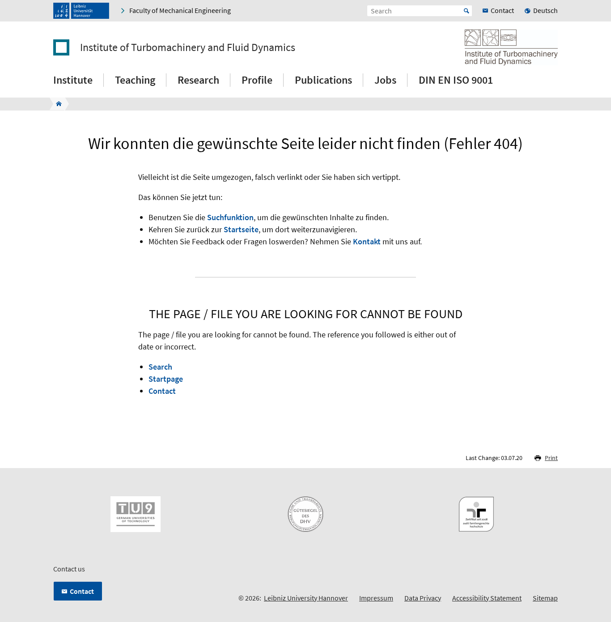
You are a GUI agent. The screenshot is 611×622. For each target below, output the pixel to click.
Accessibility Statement (487, 597)
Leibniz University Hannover (306, 597)
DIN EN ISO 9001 (456, 80)
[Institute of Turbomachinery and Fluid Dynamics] (56, 104)
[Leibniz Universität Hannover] (81, 11)
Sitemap (545, 597)
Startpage (166, 379)
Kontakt (367, 241)
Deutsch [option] (545, 10)
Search (160, 367)
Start (466, 10)
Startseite (241, 229)
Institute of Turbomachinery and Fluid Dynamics (187, 47)
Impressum (376, 597)
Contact (162, 391)
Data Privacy (422, 597)
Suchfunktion (230, 217)
